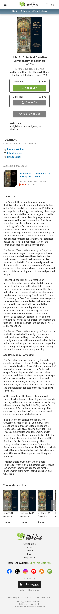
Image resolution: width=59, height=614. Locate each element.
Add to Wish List (31, 114)
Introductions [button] (14, 153)
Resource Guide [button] (15, 149)
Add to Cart (31, 88)
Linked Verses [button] (14, 157)
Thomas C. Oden (41, 72)
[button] (47, 4)
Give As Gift (31, 102)
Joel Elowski (24, 72)
